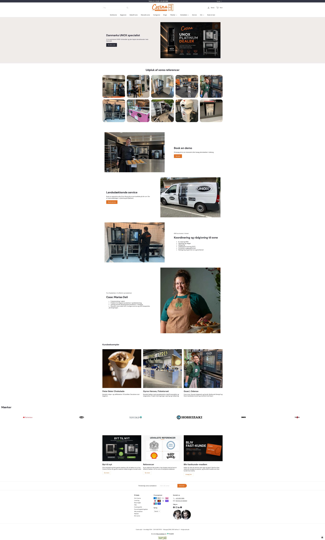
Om (201, 15)
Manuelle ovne (145, 15)
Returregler (137, 503)
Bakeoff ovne (134, 15)
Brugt (165, 15)
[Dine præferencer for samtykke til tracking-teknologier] (322, 537)
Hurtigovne (156, 15)
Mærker (136, 514)
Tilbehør (173, 15)
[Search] (127, 8)
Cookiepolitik (138, 507)
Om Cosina (137, 498)
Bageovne (123, 15)
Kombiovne (113, 15)
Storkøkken (183, 15)
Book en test (211, 15)
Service (194, 15)
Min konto (137, 516)
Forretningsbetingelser (141, 509)
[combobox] (115, 8)
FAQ (135, 505)
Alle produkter (138, 511)
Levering (136, 500)
